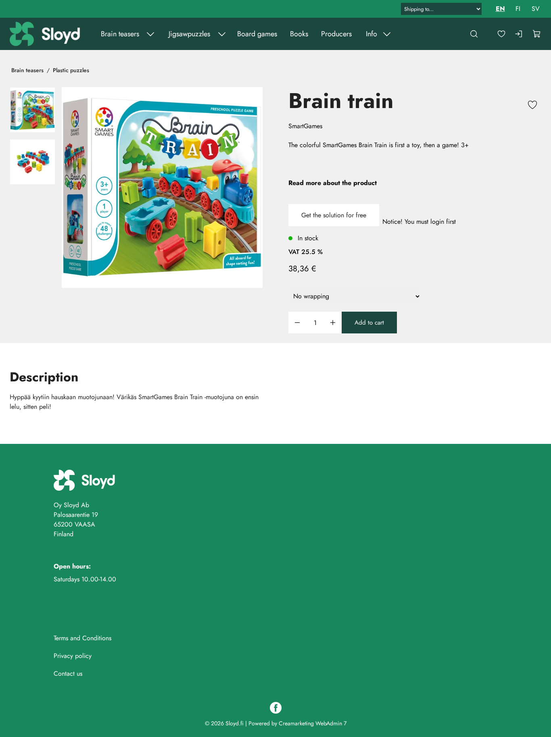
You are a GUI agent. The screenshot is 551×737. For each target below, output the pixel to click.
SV (536, 8)
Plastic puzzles (71, 70)
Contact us (68, 673)
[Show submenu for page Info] (387, 34)
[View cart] (537, 34)
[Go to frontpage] (46, 34)
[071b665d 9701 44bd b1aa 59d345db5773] (162, 187)
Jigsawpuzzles (189, 34)
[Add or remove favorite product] (532, 106)
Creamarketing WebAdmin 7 (312, 723)
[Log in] (519, 34)
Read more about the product (332, 182)
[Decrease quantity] (297, 323)
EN (500, 8)
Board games (257, 34)
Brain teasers (120, 34)
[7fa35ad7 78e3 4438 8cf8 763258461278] (32, 162)
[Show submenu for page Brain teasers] (150, 34)
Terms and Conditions (82, 638)
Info (371, 34)
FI (518, 8)
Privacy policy (73, 655)
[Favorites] (501, 34)
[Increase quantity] (333, 323)
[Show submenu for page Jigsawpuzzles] (222, 34)
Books (299, 34)
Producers (336, 34)
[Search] (474, 34)
